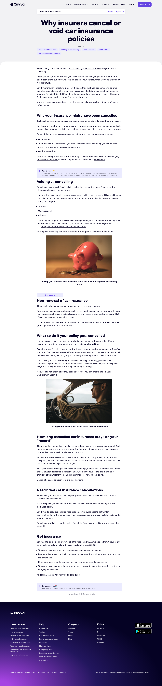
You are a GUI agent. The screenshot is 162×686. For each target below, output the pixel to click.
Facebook (101, 628)
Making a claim (44, 646)
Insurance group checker (48, 639)
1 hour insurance (16, 632)
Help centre (43, 628)
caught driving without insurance (52, 344)
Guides (42, 632)
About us (71, 628)
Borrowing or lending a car (20, 642)
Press (70, 635)
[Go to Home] (36, 4)
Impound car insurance (19, 655)
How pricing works (46, 650)
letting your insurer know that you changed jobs (63, 226)
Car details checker (46, 635)
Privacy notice (43, 673)
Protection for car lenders (49, 653)
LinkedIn (100, 642)
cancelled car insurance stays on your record (93, 446)
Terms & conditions (58, 673)
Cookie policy (30, 673)
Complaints (43, 660)
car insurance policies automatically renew (57, 314)
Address (42, 215)
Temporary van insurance (50, 566)
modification (99, 159)
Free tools (43, 642)
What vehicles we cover (48, 657)
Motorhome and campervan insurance (20, 650)
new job (76, 147)
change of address (58, 147)
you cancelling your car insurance (85, 68)
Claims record (45, 211)
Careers (71, 632)
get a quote (75, 575)
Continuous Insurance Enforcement (64, 352)
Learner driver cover (48, 554)
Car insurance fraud (47, 151)
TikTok (99, 639)
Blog (70, 639)
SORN (110, 355)
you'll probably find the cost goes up (70, 97)
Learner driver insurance (19, 635)
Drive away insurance (48, 562)
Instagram (101, 635)
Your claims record (89, 589)
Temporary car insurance (107, 175)
